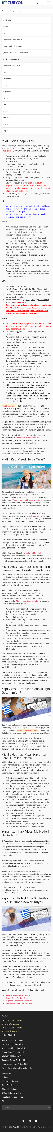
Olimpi (5, 98)
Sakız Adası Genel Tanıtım (12, 40)
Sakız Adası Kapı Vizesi (11, 66)
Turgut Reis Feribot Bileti (12, 1044)
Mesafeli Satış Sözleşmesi (13, 1097)
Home (6, 11)
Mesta (5, 27)
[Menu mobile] (48, 3)
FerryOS (16, 1127)
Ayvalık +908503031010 (13, 1021)
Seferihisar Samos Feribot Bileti (19, 1003)
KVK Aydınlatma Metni (11, 1093)
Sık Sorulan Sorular (10, 1081)
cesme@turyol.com (12, 1031)
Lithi (4, 105)
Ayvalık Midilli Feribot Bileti (18, 995)
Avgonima (7, 92)
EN (42, 3)
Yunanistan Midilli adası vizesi (25, 500)
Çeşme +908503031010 (13, 1028)
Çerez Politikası (8, 1085)
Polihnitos (7, 79)
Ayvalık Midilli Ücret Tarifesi (13, 46)
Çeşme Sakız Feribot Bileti (13, 1052)
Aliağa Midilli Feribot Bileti (13, 1056)
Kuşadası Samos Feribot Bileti (19, 1001)
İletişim (5, 1077)
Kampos (6, 111)
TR (37, 3)
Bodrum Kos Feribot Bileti (13, 1040)
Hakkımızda (6, 1073)
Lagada (5, 131)
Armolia (6, 124)
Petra (5, 85)
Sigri (4, 33)
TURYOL (13, 2)
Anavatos (6, 118)
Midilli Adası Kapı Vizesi (11, 59)
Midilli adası (7, 20)
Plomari (6, 72)
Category (13, 11)
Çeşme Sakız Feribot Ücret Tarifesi (15, 53)
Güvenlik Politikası (9, 1089)
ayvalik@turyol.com (12, 1024)
